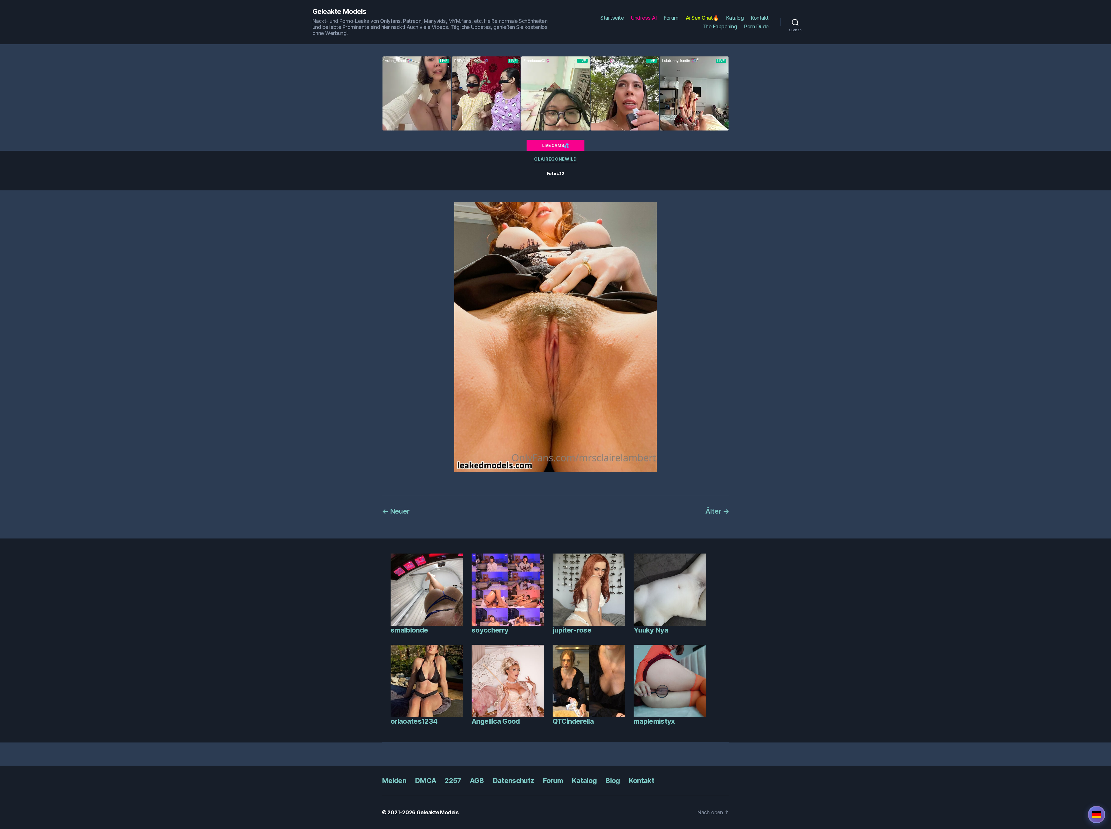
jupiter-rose (572, 630)
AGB (477, 780)
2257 (453, 780)
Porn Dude (756, 26)
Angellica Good (496, 721)
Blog (612, 780)
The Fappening (719, 26)
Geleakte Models (339, 11)
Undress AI (643, 18)
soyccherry (490, 630)
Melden (394, 780)
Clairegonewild (555, 159)
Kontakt (760, 18)
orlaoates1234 (414, 721)
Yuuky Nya (651, 630)
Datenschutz (513, 780)
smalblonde (409, 630)
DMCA (425, 780)
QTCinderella (573, 721)
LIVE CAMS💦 (555, 145)
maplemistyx (654, 721)
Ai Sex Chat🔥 (702, 18)
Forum (671, 18)
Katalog (735, 18)
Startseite (612, 18)
